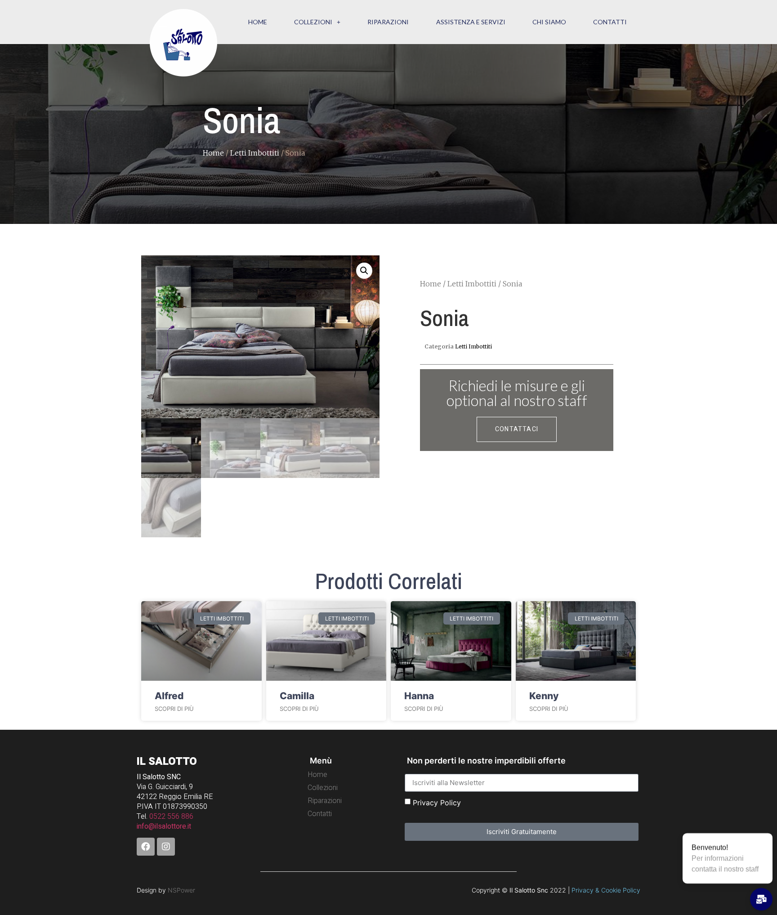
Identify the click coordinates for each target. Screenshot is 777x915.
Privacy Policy (437, 802)
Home (257, 22)
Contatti (610, 22)
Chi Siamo (549, 22)
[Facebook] (146, 847)
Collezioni (313, 22)
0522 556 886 (171, 816)
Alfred (169, 695)
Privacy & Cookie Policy (606, 890)
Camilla (297, 695)
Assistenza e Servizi (470, 22)
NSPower (181, 890)
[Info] (761, 897)
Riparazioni (388, 22)
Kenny (544, 695)
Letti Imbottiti (254, 152)
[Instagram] (166, 847)
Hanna (419, 695)
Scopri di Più (174, 708)
